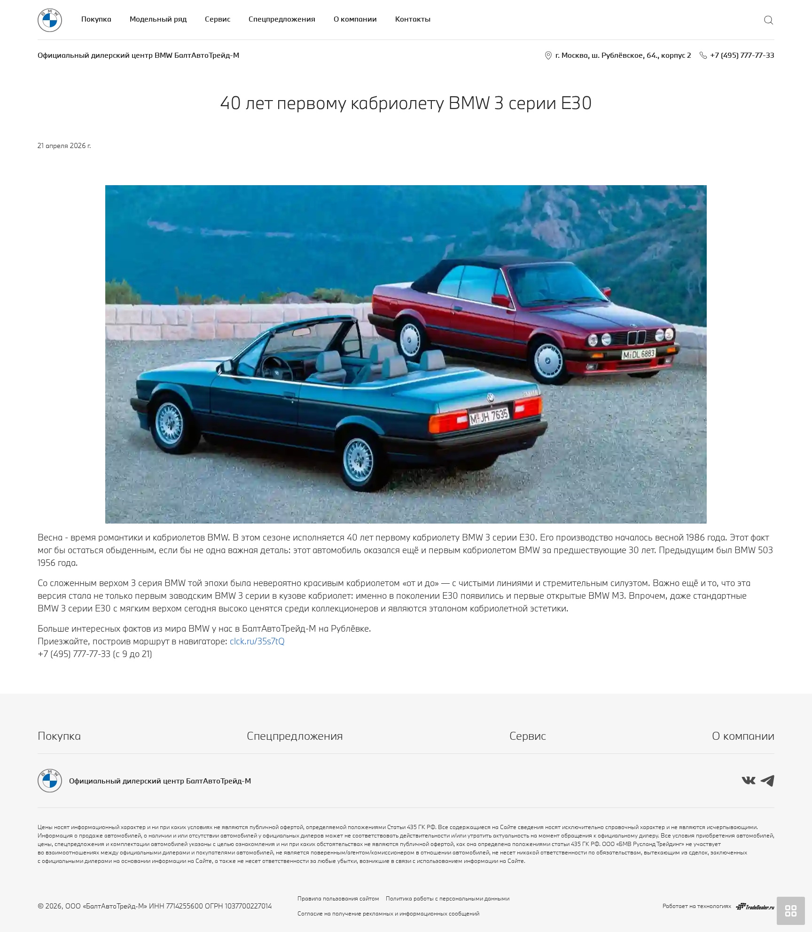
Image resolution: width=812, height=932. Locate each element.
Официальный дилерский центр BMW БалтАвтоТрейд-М (138, 55)
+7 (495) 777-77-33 (742, 55)
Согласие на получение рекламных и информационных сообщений (388, 913)
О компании (355, 18)
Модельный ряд (158, 18)
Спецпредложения (282, 18)
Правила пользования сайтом (338, 898)
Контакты (412, 18)
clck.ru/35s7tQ (257, 641)
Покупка (96, 18)
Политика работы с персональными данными (447, 898)
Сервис (217, 18)
